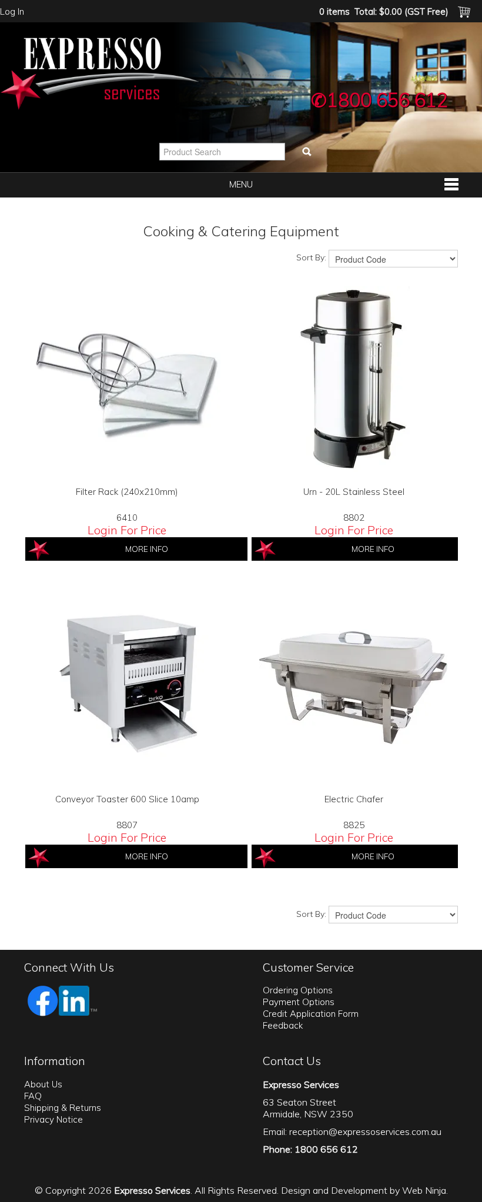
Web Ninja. (425, 1190)
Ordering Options (298, 990)
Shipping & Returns (62, 1107)
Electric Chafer (353, 799)
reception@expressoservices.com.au (365, 1131)
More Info (146, 549)
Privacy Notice (53, 1119)
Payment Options (298, 1001)
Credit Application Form (311, 1013)
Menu (241, 184)
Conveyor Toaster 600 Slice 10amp (127, 799)
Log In (12, 11)
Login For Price (127, 530)
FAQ (33, 1095)
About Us (43, 1084)
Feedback (283, 1025)
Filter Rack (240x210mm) (127, 491)
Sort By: (311, 257)
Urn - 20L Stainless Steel (353, 491)
